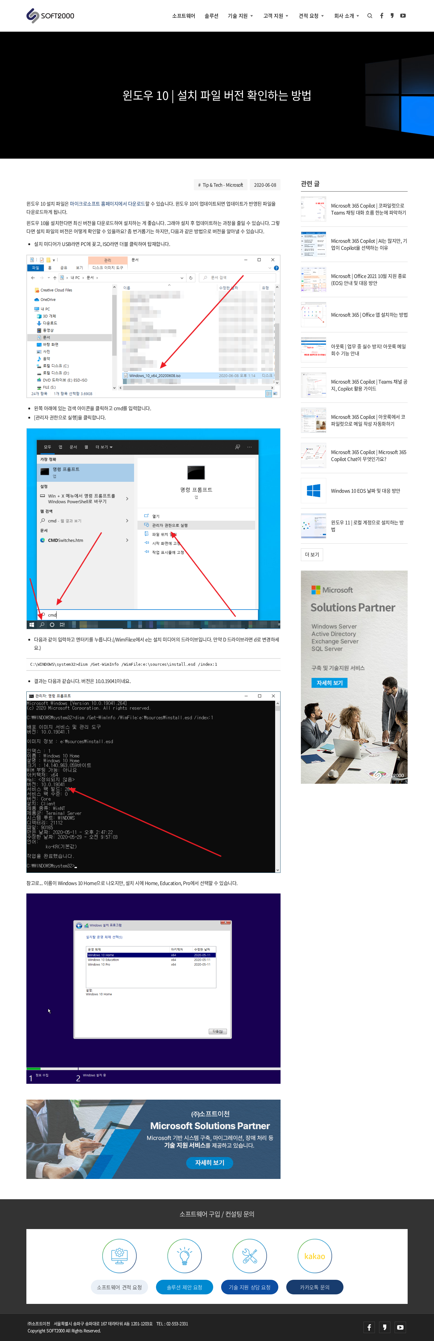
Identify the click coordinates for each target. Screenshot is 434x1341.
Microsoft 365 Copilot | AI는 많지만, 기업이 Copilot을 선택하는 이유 (369, 244)
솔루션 (212, 15)
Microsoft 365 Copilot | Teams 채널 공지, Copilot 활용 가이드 (369, 385)
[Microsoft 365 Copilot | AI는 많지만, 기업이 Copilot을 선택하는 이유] (313, 243)
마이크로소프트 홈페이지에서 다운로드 (107, 203)
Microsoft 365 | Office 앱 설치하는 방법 (369, 314)
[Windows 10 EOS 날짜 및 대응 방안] (313, 490)
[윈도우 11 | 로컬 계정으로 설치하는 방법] (313, 525)
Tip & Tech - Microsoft (223, 184)
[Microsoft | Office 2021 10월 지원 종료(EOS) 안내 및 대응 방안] (313, 278)
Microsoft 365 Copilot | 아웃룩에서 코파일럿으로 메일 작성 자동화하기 (368, 420)
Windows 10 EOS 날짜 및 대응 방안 (365, 490)
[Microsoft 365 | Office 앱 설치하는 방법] (313, 314)
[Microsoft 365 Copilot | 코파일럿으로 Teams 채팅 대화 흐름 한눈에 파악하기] (313, 208)
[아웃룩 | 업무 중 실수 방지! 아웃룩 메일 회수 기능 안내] (313, 349)
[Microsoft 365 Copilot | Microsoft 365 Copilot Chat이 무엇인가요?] (313, 454)
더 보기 (312, 554)
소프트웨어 (183, 15)
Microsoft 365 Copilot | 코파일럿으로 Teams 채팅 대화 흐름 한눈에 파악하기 (368, 209)
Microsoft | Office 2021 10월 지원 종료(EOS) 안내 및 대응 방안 (368, 279)
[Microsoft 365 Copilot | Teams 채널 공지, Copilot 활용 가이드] (313, 384)
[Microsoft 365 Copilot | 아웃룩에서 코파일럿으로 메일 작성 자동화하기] (313, 419)
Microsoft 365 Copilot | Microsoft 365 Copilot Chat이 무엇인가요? (368, 455)
